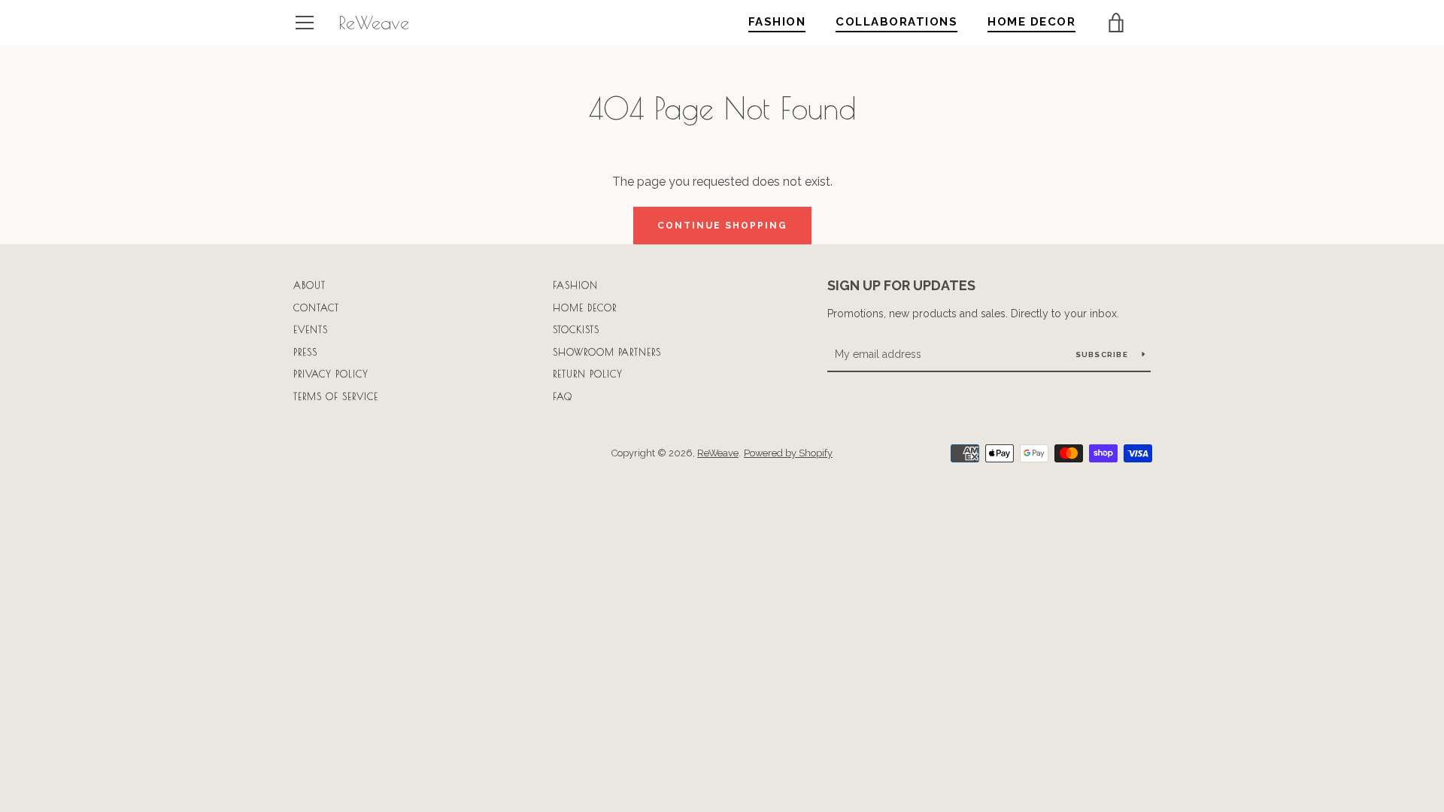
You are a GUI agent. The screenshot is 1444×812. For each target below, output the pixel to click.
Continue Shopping (722, 225)
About (309, 285)
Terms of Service (335, 396)
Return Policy (588, 373)
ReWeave (373, 22)
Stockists (576, 329)
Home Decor (585, 307)
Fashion (575, 285)
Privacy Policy (331, 373)
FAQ (562, 396)
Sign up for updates (901, 285)
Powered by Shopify (788, 453)
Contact (316, 307)
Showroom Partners (607, 352)
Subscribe (1103, 354)
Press (305, 352)
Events (310, 329)
